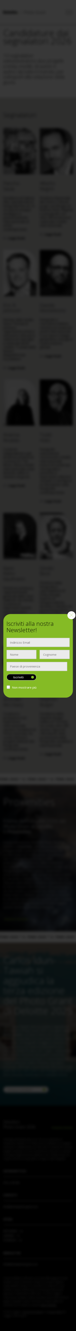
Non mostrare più (24, 688)
